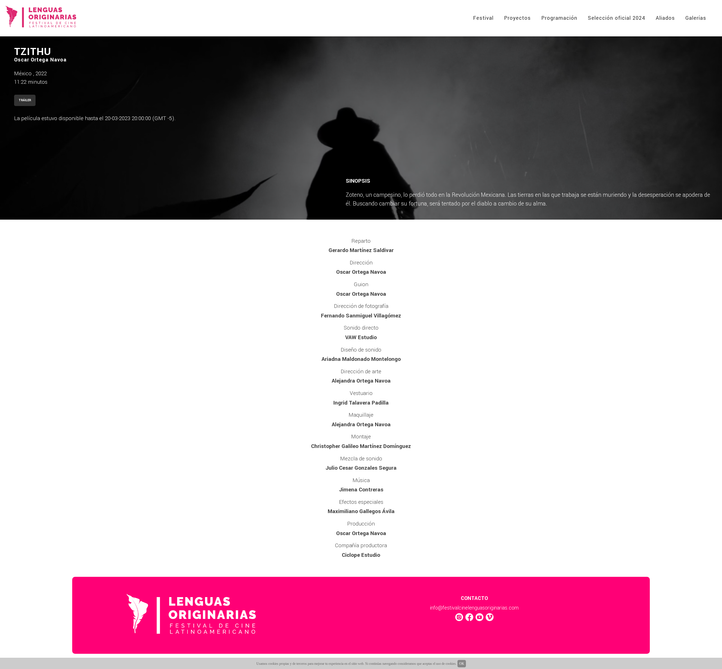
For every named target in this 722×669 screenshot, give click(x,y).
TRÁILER (25, 100)
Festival (483, 18)
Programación (559, 18)
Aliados (665, 18)
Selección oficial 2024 (616, 18)
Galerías (695, 18)
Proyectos (517, 18)
